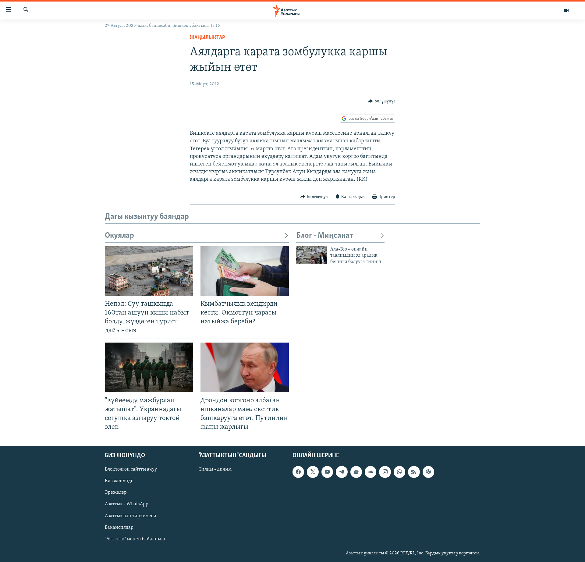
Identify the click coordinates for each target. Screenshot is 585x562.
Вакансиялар (119, 527)
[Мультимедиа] (566, 10)
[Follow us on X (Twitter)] (312, 472)
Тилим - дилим (215, 469)
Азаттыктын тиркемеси (130, 516)
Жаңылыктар (207, 38)
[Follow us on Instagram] (385, 472)
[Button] (381, 101)
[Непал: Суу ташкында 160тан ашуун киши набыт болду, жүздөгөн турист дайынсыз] (149, 271)
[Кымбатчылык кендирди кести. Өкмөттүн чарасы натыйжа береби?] (244, 271)
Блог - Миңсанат (324, 236)
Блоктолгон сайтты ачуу (131, 469)
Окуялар (119, 236)
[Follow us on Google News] (356, 472)
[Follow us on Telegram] (341, 472)
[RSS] (414, 472)
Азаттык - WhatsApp (126, 504)
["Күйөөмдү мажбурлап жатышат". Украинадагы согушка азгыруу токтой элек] (149, 367)
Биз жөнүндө (119, 480)
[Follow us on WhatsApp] (399, 472)
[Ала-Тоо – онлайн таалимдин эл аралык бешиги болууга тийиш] (311, 255)
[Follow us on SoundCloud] (370, 472)
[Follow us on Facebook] (298, 472)
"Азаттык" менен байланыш (135, 539)
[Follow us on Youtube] (327, 472)
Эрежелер (116, 492)
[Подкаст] (428, 472)
